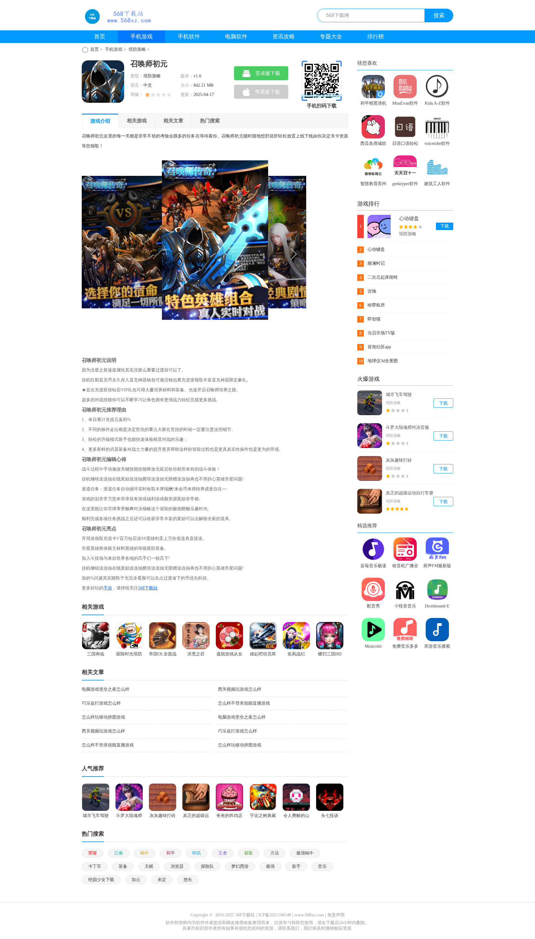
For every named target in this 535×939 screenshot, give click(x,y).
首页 (99, 36)
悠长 (188, 879)
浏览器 (177, 866)
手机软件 (189, 36)
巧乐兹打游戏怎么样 (101, 703)
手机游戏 (141, 36)
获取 (248, 853)
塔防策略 (137, 49)
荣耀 (92, 853)
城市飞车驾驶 (399, 394)
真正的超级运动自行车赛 (409, 493)
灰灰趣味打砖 (399, 460)
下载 (444, 226)
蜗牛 (144, 853)
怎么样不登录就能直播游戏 (244, 703)
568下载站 (148, 588)
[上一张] (138, 253)
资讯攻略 (283, 36)
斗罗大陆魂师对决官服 (407, 427)
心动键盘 (409, 218)
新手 (296, 866)
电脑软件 (236, 36)
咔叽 (196, 853)
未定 (162, 879)
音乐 (322, 866)
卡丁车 (94, 866)
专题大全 (331, 36)
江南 (118, 853)
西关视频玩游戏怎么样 (239, 689)
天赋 (149, 866)
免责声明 (336, 915)
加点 (136, 879)
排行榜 (375, 36)
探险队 (207, 866)
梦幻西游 (240, 866)
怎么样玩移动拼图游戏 (103, 717)
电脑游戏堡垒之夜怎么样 (105, 689)
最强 (270, 866)
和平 (170, 853)
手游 (107, 588)
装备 (123, 866)
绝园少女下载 (101, 879)
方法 (274, 853)
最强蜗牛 (305, 853)
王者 (222, 853)
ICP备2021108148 (274, 915)
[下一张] (250, 253)
